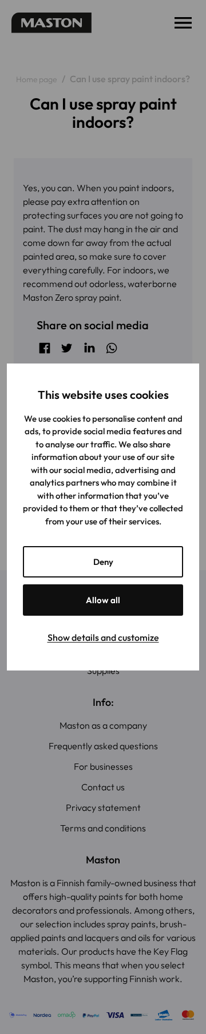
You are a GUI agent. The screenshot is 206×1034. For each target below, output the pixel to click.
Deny (103, 561)
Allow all (103, 600)
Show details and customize (103, 637)
